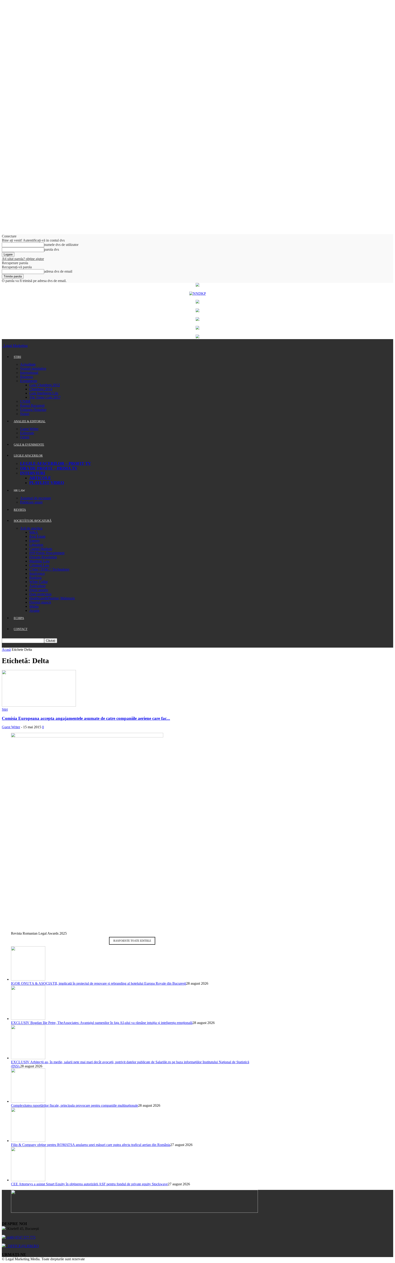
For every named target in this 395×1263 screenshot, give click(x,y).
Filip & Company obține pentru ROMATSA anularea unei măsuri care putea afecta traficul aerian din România (90, 1145)
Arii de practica (31, 528)
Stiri (5, 709)
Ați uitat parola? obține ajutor (23, 259)
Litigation (36, 545)
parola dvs (51, 249)
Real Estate (37, 536)
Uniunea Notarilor (33, 410)
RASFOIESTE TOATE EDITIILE (132, 940)
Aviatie (34, 610)
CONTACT (20, 629)
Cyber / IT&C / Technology (49, 569)
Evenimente (28, 381)
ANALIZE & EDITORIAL (29, 421)
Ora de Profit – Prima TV (48, 468)
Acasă (6, 649)
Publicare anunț (31, 502)
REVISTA (20, 509)
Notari (24, 414)
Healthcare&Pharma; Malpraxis (52, 598)
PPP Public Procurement (46, 553)
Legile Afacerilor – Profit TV (55, 463)
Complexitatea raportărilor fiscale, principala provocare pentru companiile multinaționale (74, 1105)
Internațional (29, 373)
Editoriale (27, 433)
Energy (34, 540)
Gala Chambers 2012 (44, 385)
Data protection (40, 594)
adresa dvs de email (58, 271)
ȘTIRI (17, 357)
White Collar (38, 582)
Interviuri (32, 473)
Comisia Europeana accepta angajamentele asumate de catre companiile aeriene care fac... (86, 718)
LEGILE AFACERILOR (28, 455)
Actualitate (28, 364)
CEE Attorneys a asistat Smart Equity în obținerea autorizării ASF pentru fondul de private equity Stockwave (89, 1184)
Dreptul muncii (40, 602)
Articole (40, 478)
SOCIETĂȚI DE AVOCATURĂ (32, 520)
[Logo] (2, 346)
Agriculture (37, 586)
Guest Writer (29, 429)
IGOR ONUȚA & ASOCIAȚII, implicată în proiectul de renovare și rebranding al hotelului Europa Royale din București (98, 983)
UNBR (25, 401)
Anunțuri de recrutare (35, 498)
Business (26, 377)
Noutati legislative (33, 368)
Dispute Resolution (43, 557)
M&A (33, 532)
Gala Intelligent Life (43, 393)
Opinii (24, 437)
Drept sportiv (38, 590)
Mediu (34, 606)
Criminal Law (39, 565)
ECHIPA (19, 618)
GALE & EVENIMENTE (29, 444)
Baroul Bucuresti (32, 405)
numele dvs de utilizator (61, 245)
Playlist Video (46, 482)
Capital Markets (40, 549)
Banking (35, 578)
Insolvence (37, 573)
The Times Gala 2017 (45, 397)
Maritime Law (39, 561)
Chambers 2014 (40, 389)
